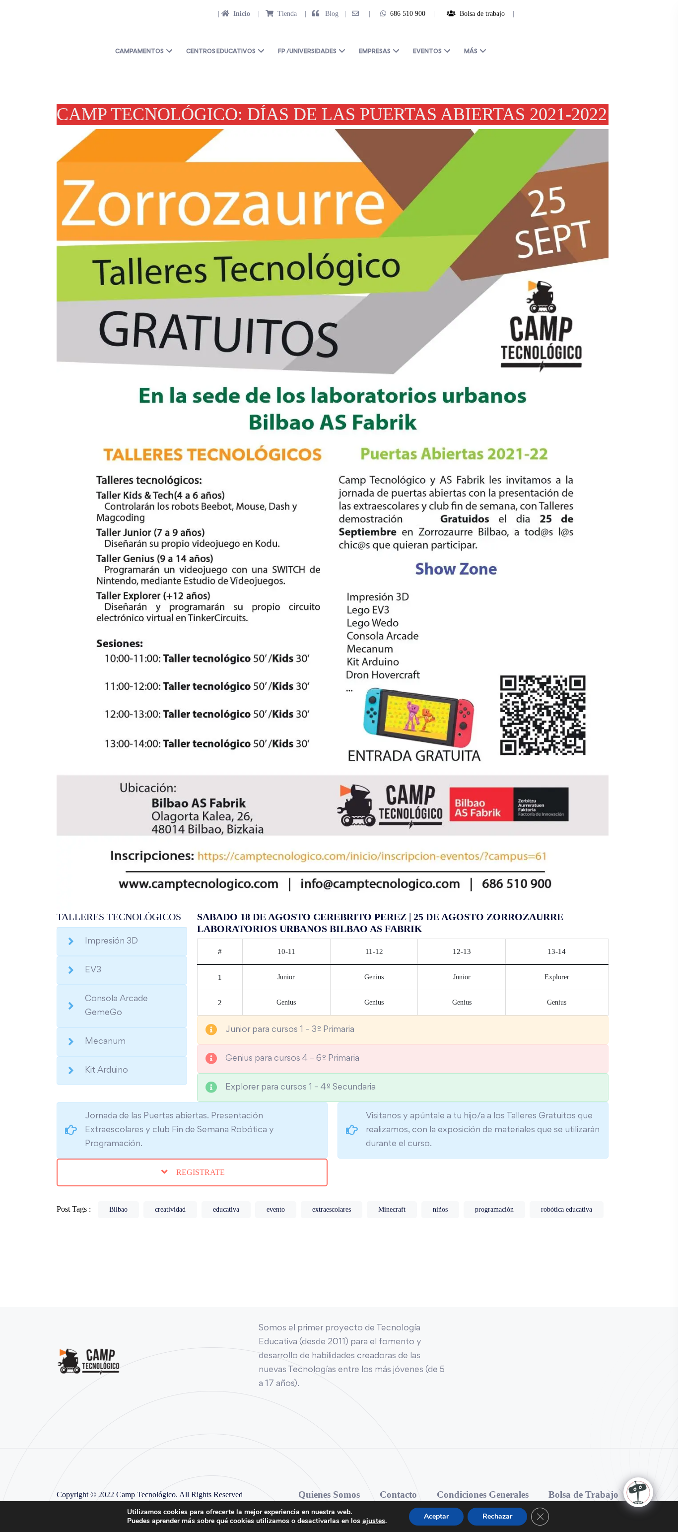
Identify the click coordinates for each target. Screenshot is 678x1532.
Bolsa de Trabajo (583, 1494)
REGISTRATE (199, 1172)
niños (440, 1209)
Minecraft (392, 1209)
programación (494, 1209)
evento (276, 1209)
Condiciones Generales (483, 1494)
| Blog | (324, 13)
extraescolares (331, 1209)
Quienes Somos (329, 1494)
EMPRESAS (375, 52)
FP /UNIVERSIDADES (307, 52)
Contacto (398, 1494)
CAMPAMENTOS (139, 52)
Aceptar (436, 1516)
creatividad (170, 1209)
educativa (226, 1209)
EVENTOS (427, 52)
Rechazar (497, 1516)
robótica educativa (566, 1209)
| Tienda (274, 13)
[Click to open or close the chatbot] (638, 1492)
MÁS (470, 52)
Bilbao (118, 1209)
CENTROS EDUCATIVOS (221, 52)
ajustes (373, 1521)
